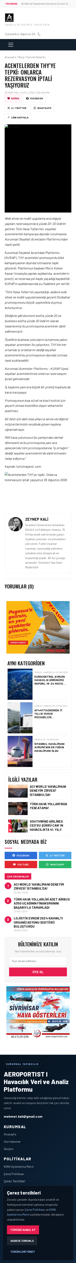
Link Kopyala (19, 117)
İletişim (8, 1149)
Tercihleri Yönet (22, 1251)
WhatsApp (44, 107)
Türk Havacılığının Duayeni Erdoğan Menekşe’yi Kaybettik (50, 747)
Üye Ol (38, 972)
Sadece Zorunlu (22, 1240)
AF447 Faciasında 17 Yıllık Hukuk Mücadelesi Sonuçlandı (48, 682)
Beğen (15, 98)
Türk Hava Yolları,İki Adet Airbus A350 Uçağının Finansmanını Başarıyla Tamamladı (42, 903)
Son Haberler (12, 1141)
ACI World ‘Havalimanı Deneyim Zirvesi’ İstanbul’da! (48, 790)
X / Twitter (18, 107)
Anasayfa (10, 1134)
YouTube (23, 864)
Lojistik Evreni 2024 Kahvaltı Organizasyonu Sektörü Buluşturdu (38, 922)
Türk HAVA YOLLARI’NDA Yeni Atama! (48, 806)
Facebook (36, 98)
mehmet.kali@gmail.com (23, 1116)
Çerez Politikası (14, 1174)
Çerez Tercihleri (14, 1181)
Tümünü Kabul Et (23, 1229)
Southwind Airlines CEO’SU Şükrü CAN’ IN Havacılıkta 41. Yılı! (46, 825)
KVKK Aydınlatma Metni (19, 1166)
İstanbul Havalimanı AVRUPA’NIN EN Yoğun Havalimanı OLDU (49, 714)
